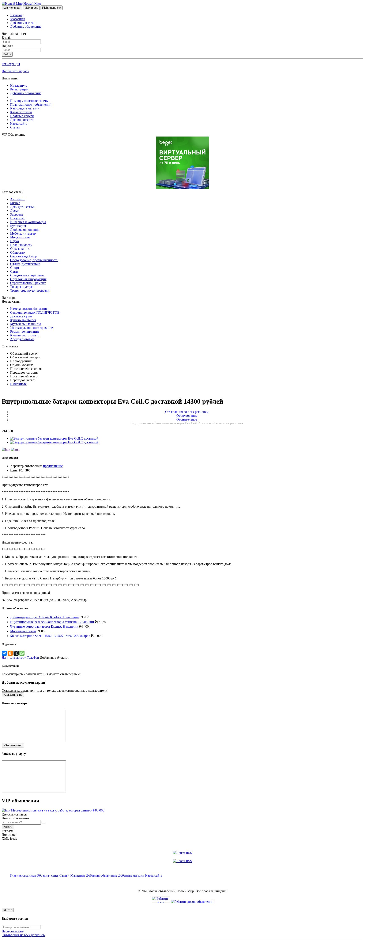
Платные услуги (22, 116)
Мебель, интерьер (23, 233)
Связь (14, 271)
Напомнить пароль (15, 71)
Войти (7, 54)
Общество (17, 252)
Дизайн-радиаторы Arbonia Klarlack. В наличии (44, 617)
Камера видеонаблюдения (29, 308)
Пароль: (7, 46)
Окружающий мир (23, 256)
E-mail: (6, 37)
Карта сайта (18, 123)
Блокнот (16, 15)
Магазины (17, 19)
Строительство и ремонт (28, 283)
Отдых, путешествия (25, 264)
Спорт (14, 267)
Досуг (14, 210)
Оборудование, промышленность (34, 260)
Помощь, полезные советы (29, 100)
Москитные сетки (23, 631)
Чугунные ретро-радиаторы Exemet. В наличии (44, 626)
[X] (16, 653)
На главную (18, 85)
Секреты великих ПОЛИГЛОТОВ (35, 312)
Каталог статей (21, 112)
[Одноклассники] (10, 653)
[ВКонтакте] (4, 653)
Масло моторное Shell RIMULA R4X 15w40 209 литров (50, 636)
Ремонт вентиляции (24, 331)
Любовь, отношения (24, 229)
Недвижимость (21, 245)
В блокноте (18, 384)
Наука (14, 241)
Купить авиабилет (23, 320)
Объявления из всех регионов (23, 935)
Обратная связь (48, 875)
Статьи (15, 127)
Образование (19, 248)
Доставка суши (21, 316)
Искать (7, 826)
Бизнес (15, 203)
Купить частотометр (24, 335)
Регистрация (11, 64)
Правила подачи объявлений (31, 104)
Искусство (17, 218)
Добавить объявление (25, 26)
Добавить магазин (23, 23)
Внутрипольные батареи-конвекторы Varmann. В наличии (52, 622)
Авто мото (17, 199)
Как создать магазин (24, 108)
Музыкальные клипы (25, 324)
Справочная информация (28, 279)
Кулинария (18, 226)
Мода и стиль (20, 237)
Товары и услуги (22, 286)
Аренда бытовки (22, 339)
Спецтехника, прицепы (27, 275)
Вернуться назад (13, 931)
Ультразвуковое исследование (31, 327)
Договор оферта (21, 120)
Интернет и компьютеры (28, 222)
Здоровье (16, 214)
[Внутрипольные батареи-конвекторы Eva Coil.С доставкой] (54, 438)
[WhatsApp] (22, 653)
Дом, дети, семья (22, 207)
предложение (53, 466)
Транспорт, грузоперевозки (29, 290)
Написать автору (14, 657)
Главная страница (23, 875)
